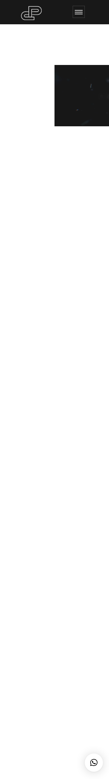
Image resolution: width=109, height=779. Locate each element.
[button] (94, 762)
